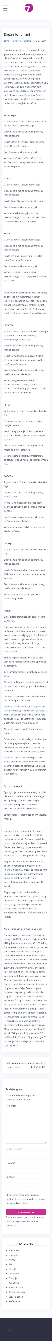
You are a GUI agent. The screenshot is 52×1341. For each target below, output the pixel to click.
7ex (10, 1264)
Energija (13, 1278)
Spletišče (10, 1176)
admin (6, 41)
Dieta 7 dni (17, 41)
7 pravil (12, 1259)
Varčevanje (14, 1301)
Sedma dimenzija (17, 1292)
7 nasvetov (14, 1255)
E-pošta (10, 1162)
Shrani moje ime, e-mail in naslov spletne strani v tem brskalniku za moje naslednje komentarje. (25, 1199)
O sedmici (7, 1330)
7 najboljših (14, 1250)
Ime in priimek (14, 1149)
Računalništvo (16, 1287)
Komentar (11, 1105)
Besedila (13, 1269)
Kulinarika (27, 41)
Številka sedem (16, 1296)
